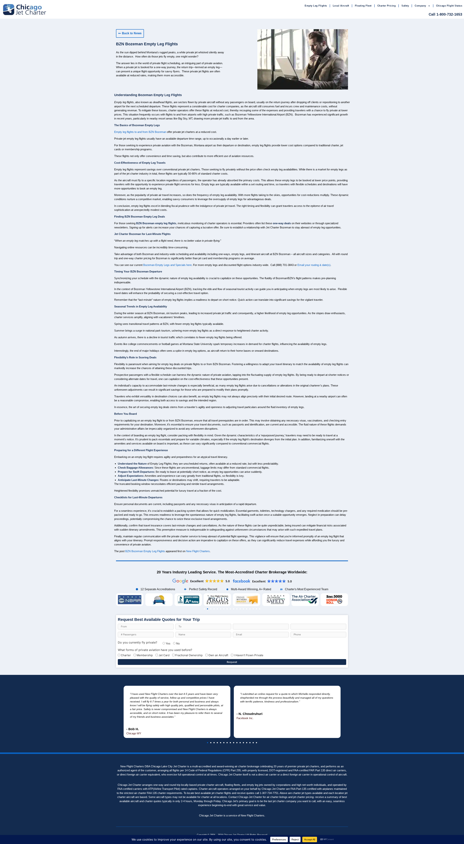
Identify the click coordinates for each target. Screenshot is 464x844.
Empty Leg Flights (316, 5)
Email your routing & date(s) (313, 264)
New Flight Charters (198, 551)
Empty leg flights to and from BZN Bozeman (140, 131)
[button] (204, 608)
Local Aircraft (341, 5)
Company (420, 5)
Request (232, 662)
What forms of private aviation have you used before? (155, 649)
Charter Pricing (386, 5)
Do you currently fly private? (137, 642)
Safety (405, 5)
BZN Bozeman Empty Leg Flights (145, 551)
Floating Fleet (363, 5)
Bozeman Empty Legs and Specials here (167, 264)
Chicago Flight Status (449, 5)
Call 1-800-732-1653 (445, 14)
